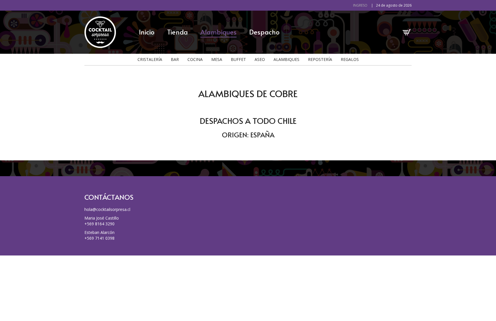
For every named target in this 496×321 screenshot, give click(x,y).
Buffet (238, 59)
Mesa (216, 59)
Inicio (146, 31)
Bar (175, 59)
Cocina (195, 59)
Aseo (260, 59)
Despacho (264, 31)
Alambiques (218, 31)
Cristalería (149, 59)
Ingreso (360, 5)
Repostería (320, 59)
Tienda (177, 31)
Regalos (350, 59)
